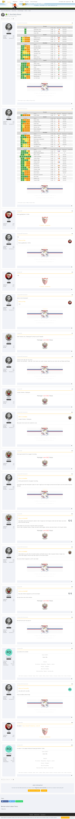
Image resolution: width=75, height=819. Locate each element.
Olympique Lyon (45, 81)
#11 (72, 450)
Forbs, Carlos (36, 68)
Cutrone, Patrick (37, 72)
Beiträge (4, 122)
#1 (72, 23)
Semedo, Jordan (37, 151)
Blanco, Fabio (37, 154)
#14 (72, 547)
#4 (72, 233)
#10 (72, 412)
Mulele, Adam (37, 162)
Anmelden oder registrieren (65, 1)
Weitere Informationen (65, 817)
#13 (72, 513)
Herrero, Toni (36, 127)
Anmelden (44, 790)
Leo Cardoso (36, 146)
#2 (72, 108)
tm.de (52, 29)
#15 (72, 586)
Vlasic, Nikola (25, 725)
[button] (5, 801)
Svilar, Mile (36, 33)
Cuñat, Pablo (36, 115)
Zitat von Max (21, 240)
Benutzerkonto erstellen (34, 790)
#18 (72, 684)
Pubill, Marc (36, 123)
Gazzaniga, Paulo (37, 29)
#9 (72, 389)
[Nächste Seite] (13, 19)
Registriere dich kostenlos (40, 787)
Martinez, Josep (37, 31)
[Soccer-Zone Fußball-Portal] (37, 5)
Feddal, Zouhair (37, 37)
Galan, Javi (36, 49)
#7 (72, 333)
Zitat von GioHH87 (23, 518)
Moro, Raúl (36, 176)
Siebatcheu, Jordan (34, 725)
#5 (72, 272)
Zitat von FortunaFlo (23, 688)
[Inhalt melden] (72, 103)
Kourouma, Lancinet (38, 174)
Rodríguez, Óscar (37, 58)
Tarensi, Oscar (37, 130)
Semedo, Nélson (37, 46)
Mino (8, 16)
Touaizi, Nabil (36, 180)
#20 (72, 745)
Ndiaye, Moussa (37, 135)
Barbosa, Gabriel (37, 70)
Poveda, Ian (36, 163)
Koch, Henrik (36, 172)
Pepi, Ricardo (36, 76)
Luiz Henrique (37, 78)
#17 (72, 648)
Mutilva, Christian (37, 125)
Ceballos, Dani (37, 51)
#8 (72, 356)
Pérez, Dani (36, 141)
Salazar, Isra (36, 178)
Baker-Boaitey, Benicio (39, 152)
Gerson (35, 55)
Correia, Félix (36, 167)
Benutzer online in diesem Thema (9, 806)
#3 (72, 211)
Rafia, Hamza (37, 57)
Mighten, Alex (37, 160)
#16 (72, 617)
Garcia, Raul (36, 171)
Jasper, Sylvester (37, 156)
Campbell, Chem (37, 144)
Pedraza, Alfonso (37, 65)
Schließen (71, 817)
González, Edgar (37, 47)
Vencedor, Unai (37, 53)
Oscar (35, 67)
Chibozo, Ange (37, 169)
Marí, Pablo (36, 41)
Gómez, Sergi (37, 39)
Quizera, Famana (37, 137)
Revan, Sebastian (37, 129)
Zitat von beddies (22, 416)
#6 (72, 294)
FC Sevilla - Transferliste (45, 225)
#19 (72, 722)
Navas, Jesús (36, 63)
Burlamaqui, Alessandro (39, 139)
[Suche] (72, 2)
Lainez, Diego (37, 158)
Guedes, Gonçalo (37, 74)
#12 (72, 474)
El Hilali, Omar (37, 121)
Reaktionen (5, 35)
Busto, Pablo (36, 119)
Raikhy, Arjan (37, 142)
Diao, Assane (36, 165)
